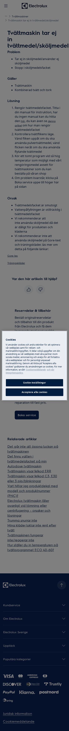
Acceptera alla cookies (34, 392)
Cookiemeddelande (36, 369)
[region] (34, 365)
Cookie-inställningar (34, 382)
